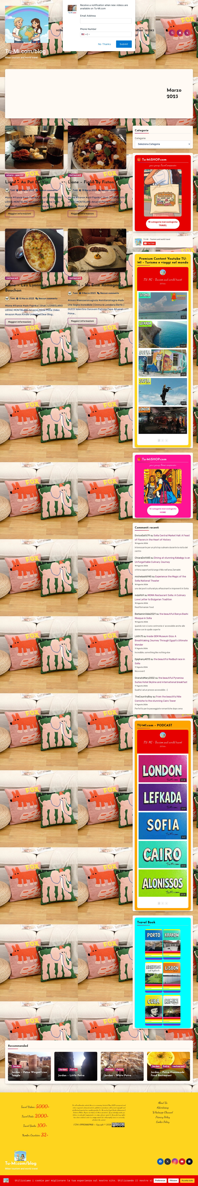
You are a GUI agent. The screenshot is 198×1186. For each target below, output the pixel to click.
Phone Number (88, 29)
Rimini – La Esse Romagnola (95, 285)
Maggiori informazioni (19, 214)
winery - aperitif (15, 175)
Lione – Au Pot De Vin (26, 182)
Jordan (16, 1066)
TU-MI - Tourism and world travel (163, 279)
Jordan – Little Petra (71, 1075)
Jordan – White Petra (117, 1075)
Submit (124, 44)
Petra (73, 1069)
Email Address (88, 15)
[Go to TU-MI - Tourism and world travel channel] (163, 272)
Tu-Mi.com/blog (25, 51)
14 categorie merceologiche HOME (162, 510)
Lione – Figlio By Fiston (91, 182)
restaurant (75, 175)
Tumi (12, 190)
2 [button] (162, 440)
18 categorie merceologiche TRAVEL (162, 224)
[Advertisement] (87, 93)
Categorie (140, 138)
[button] (166, 440)
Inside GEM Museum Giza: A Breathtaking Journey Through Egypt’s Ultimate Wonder (161, 640)
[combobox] (85, 34)
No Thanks (104, 44)
